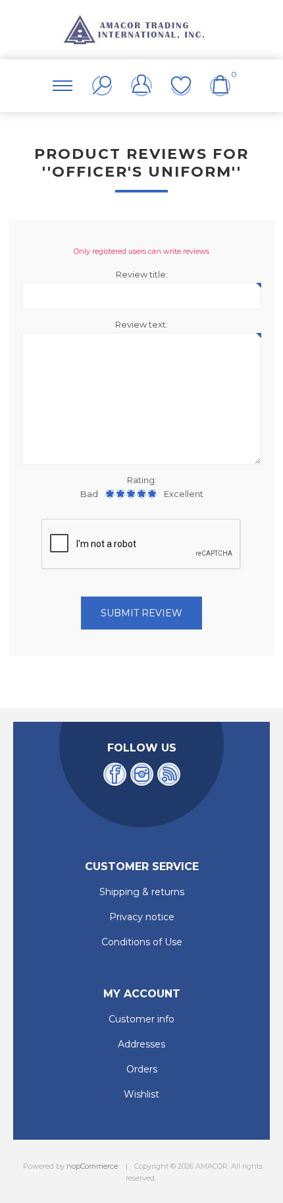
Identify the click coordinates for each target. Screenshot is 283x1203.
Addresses (141, 1044)
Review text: (141, 324)
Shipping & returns (141, 892)
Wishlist (181, 85)
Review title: (142, 274)
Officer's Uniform (142, 172)
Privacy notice (141, 917)
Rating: (142, 480)
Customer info (141, 1019)
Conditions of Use (141, 942)
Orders (141, 1069)
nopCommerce (92, 1166)
